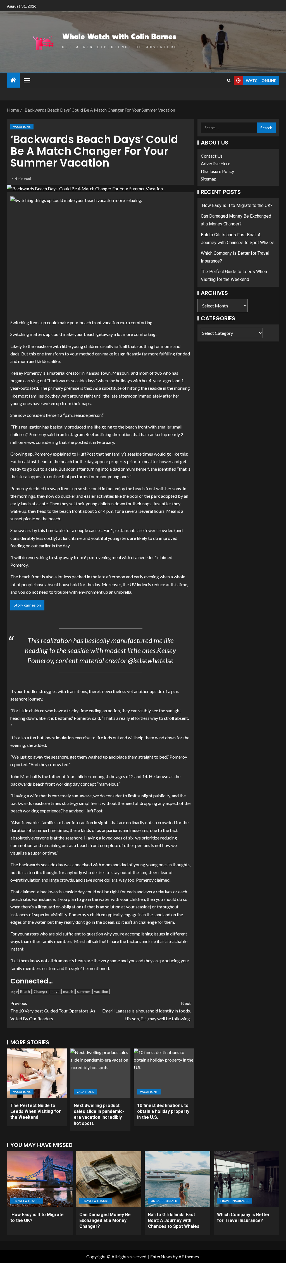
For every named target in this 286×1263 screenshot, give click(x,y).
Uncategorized (164, 1200)
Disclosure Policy (217, 171)
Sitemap (208, 178)
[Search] (228, 80)
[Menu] (26, 80)
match (68, 991)
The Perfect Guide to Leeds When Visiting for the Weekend (35, 1111)
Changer (40, 991)
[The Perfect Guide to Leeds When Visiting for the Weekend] (37, 1073)
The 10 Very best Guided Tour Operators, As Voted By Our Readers (52, 1010)
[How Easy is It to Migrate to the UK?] (40, 1179)
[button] (26, 80)
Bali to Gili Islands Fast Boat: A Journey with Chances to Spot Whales (173, 1220)
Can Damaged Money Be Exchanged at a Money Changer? (105, 1220)
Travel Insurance (235, 1200)
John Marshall (23, 776)
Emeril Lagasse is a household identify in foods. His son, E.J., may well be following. (146, 1010)
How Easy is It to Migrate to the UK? (237, 205)
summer (83, 991)
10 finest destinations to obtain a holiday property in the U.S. (163, 1111)
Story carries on (27, 605)
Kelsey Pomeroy (26, 373)
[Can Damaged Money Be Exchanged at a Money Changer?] (109, 1179)
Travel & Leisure (26, 1200)
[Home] (13, 80)
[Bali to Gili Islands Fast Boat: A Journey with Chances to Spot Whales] (177, 1179)
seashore (43, 346)
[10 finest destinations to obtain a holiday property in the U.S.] (164, 1073)
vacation (101, 991)
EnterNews (161, 1256)
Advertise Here (215, 163)
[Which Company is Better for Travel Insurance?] (246, 1179)
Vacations (22, 126)
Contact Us (212, 155)
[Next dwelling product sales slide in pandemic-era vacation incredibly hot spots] (100, 1073)
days (55, 991)
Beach (25, 991)
